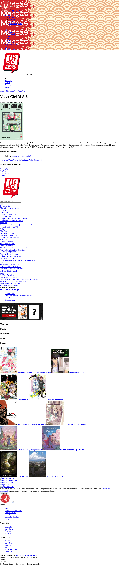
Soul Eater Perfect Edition (9, 286)
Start (6, 547)
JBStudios (8, 545)
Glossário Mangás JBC (8, 214)
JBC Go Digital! (11, 549)
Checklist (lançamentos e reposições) (18, 296)
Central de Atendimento (13, 511)
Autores (7, 519)
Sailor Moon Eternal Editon (10, 283)
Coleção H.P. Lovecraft (8, 271)
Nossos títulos (10, 294)
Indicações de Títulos (12, 517)
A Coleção (8, 81)
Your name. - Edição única (10, 265)
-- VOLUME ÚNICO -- (9, 252)
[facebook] (1, 290)
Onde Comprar (5, 212)
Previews (3, 210)
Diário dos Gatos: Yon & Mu (10, 256)
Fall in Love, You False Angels (11, 221)
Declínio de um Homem (9, 254)
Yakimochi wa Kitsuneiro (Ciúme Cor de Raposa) (18, 225)
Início (2, 91)
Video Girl (21, 91)
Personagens (9, 85)
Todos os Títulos (6, 206)
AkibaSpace (9, 533)
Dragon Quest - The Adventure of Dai (14, 219)
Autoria (7, 87)
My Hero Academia (7, 244)
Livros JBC (9, 552)
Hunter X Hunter (6, 242)
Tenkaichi (3, 223)
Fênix (2, 273)
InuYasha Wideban (7, 275)
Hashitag (8, 531)
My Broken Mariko (7, 258)
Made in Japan (10, 529)
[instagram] (9, 290)
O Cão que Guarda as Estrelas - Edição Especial (17, 260)
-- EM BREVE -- (6, 216)
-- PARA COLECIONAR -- (10, 267)
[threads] (15, 290)
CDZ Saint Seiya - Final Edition (12, 269)
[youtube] (4, 290)
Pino (1, 262)
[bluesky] (18, 290)
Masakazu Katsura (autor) (21, 156)
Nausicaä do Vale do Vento (10, 277)
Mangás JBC (11, 91)
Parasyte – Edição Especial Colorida (13, 281)
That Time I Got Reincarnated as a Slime (15, 248)
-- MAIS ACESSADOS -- (9, 227)
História (7, 83)
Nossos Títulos (10, 513)
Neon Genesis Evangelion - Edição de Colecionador (19, 279)
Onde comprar (10, 300)
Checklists (8, 541)
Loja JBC (8, 298)
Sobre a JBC (9, 509)
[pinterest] (7, 290)
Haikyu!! (3, 239)
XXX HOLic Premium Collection (12, 250)
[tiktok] (12, 290)
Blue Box (3, 231)
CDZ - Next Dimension (8, 235)
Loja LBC (8, 527)
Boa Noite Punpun (7, 233)
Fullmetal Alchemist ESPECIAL (12, 237)
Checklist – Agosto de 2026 (10, 208)
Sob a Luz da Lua (6, 246)
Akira (2, 229)
